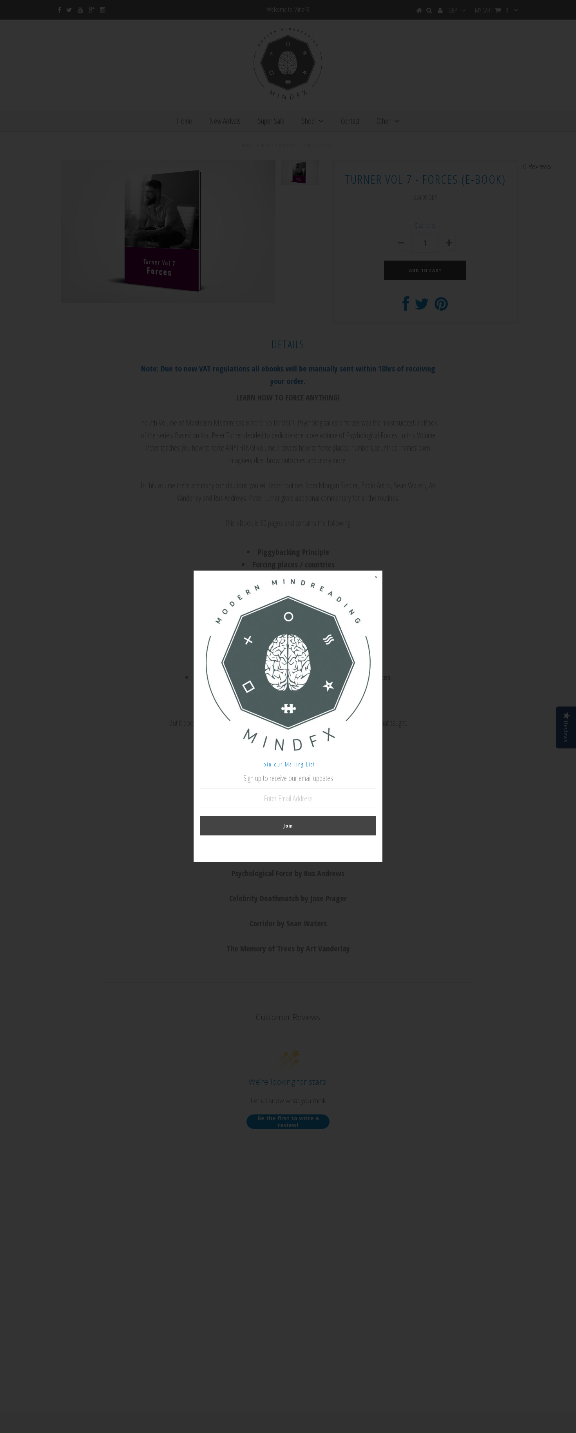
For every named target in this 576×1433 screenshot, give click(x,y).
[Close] (376, 577)
